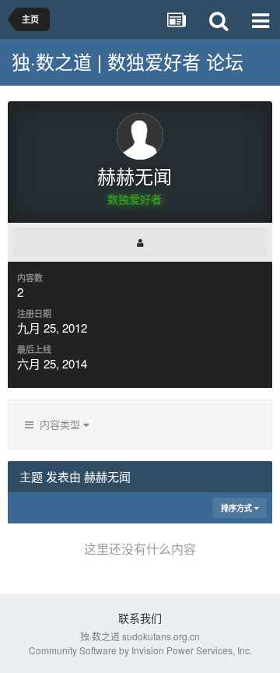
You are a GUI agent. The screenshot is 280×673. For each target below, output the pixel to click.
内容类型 (58, 424)
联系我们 (140, 617)
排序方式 (237, 507)
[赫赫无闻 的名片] (140, 242)
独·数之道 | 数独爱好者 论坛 (127, 61)
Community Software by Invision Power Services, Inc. (140, 650)
